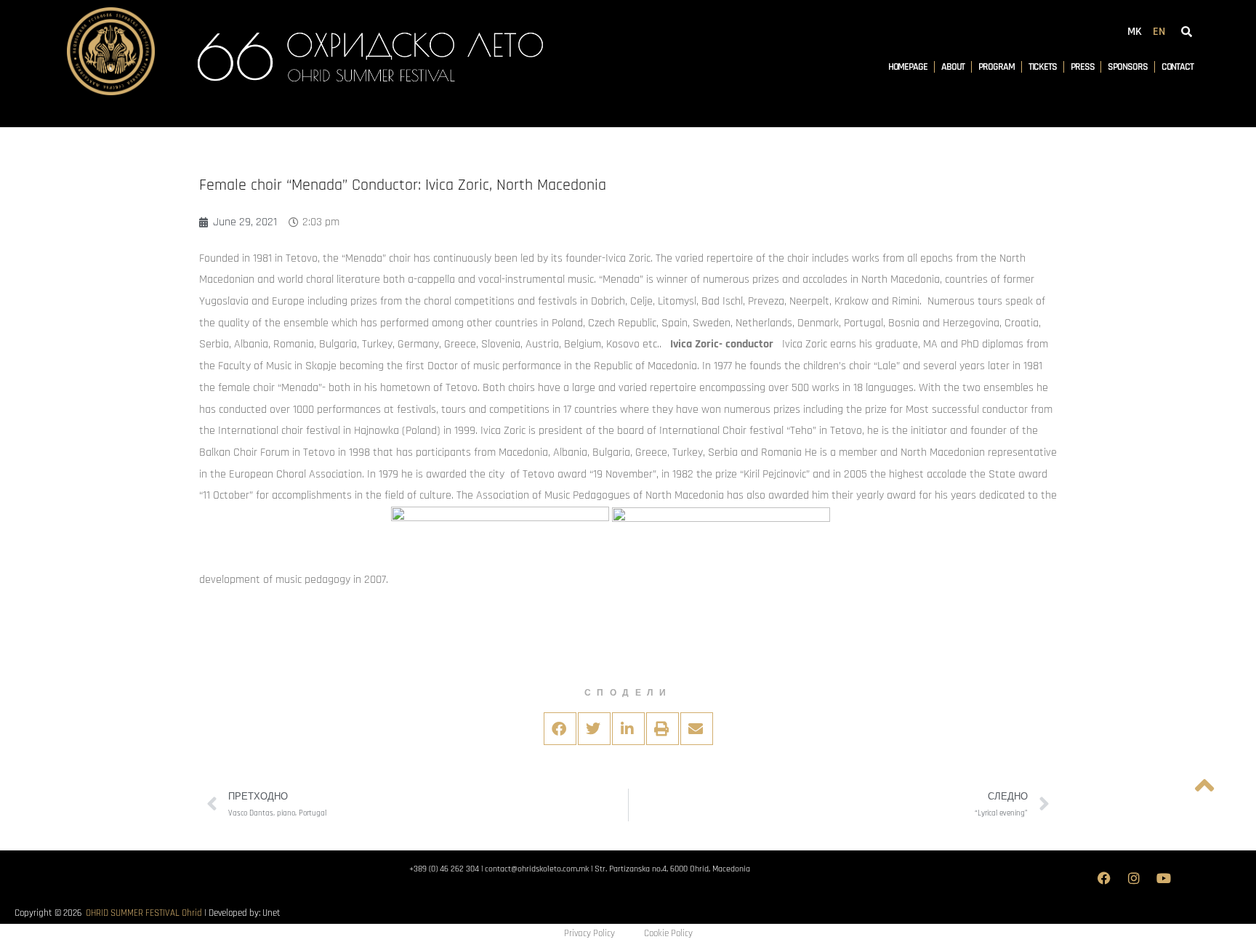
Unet (271, 913)
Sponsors (1127, 66)
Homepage (907, 66)
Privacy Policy (589, 933)
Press (1083, 66)
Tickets (1042, 66)
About (953, 66)
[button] (560, 728)
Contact (1177, 66)
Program (996, 66)
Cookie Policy (668, 933)
